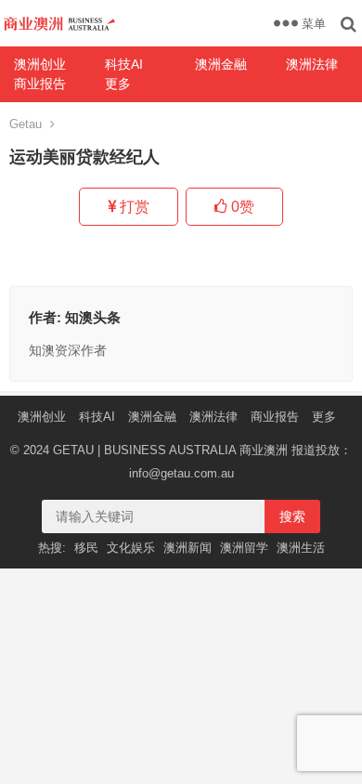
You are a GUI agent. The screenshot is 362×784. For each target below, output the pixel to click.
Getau (25, 124)
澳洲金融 (221, 64)
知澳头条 (93, 317)
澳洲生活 (301, 548)
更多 (118, 83)
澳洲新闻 (187, 548)
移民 (86, 548)
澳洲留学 (244, 548)
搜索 (292, 516)
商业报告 (40, 83)
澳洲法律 (213, 417)
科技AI (124, 64)
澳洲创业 (40, 64)
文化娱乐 (131, 548)
